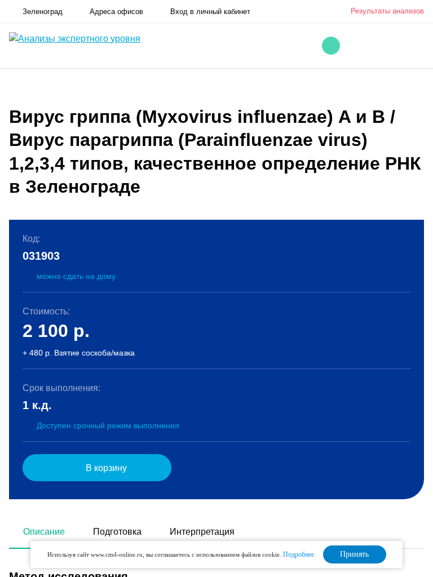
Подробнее (298, 554)
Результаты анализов (387, 11)
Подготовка (117, 531)
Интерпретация (202, 531)
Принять (354, 554)
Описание (44, 531)
